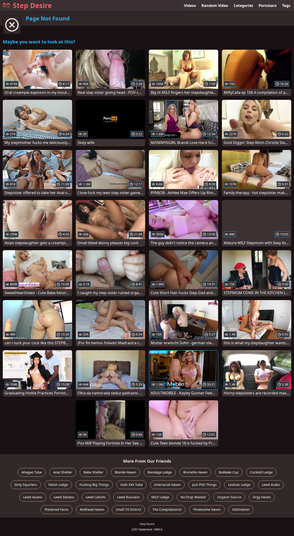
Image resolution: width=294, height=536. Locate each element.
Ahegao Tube (32, 472)
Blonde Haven (125, 472)
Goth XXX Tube (131, 484)
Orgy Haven (262, 497)
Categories (243, 5)
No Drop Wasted (193, 497)
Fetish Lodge (58, 484)
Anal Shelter (62, 472)
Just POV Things (204, 484)
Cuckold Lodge (261, 472)
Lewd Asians (32, 497)
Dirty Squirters (25, 484)
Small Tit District (128, 509)
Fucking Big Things (94, 484)
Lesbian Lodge (239, 484)
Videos (190, 5)
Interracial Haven (167, 484)
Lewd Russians (128, 497)
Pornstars (268, 5)
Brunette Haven (195, 472)
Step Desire (32, 5)
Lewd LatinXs (96, 497)
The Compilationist (167, 509)
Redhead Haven (92, 509)
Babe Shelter (93, 472)
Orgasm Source (229, 497)
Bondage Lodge (160, 472)
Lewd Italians (64, 497)
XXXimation (240, 509)
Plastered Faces (56, 509)
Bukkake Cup (229, 472)
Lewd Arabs (271, 484)
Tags (286, 5)
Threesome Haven (207, 509)
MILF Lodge (160, 497)
